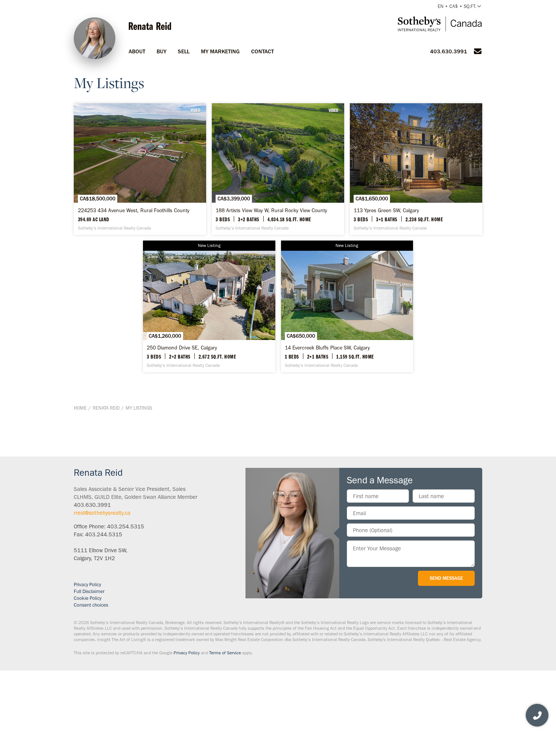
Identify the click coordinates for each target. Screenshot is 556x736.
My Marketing (220, 51)
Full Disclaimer (89, 591)
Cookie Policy (87, 598)
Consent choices (91, 605)
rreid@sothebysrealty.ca (102, 512)
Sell (183, 51)
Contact (262, 51)
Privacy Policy (87, 584)
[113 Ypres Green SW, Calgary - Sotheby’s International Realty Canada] (416, 169)
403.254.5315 (125, 526)
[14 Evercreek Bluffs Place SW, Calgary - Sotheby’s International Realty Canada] (347, 306)
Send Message (446, 578)
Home (80, 408)
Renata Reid (106, 408)
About (137, 51)
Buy (161, 51)
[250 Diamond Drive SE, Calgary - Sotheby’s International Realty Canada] (209, 306)
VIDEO (195, 110)
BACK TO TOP (458, 439)
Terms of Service (225, 652)
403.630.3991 (448, 51)
